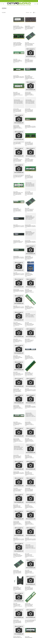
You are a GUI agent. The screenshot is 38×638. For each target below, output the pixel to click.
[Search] (3, 4)
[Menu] (1, 4)
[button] (31, 12)
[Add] (23, 24)
